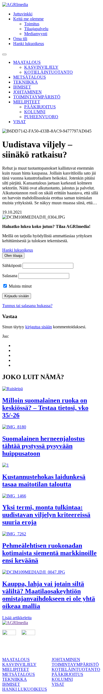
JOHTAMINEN (27, 92)
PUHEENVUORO (41, 116)
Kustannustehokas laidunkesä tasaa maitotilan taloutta (43, 480)
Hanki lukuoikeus (28, 43)
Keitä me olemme (28, 18)
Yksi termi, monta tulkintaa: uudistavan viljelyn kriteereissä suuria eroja (46, 515)
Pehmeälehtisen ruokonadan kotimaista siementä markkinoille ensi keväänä (49, 553)
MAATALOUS (27, 62)
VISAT (19, 121)
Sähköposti (11, 265)
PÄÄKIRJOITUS (40, 106)
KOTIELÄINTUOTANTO (48, 72)
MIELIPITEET (26, 102)
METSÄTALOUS (29, 77)
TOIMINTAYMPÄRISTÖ (36, 97)
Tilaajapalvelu (36, 28)
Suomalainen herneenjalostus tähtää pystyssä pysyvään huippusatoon (43, 446)
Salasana (9, 275)
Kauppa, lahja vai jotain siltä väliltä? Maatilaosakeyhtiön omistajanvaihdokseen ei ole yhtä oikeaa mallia (48, 595)
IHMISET (22, 87)
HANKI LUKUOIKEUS (24, 689)
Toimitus (31, 23)
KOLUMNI (34, 111)
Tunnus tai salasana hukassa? (27, 305)
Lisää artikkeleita (17, 617)
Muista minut (20, 286)
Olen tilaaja (13, 256)
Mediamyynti (35, 33)
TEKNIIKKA (25, 82)
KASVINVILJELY (41, 67)
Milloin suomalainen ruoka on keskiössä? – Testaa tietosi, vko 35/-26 (45, 408)
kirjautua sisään (38, 326)
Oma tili (20, 38)
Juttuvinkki (22, 14)
